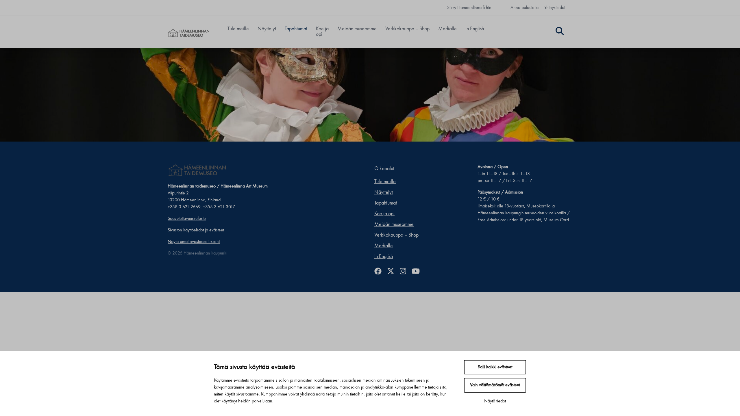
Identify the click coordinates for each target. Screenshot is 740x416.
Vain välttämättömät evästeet (495, 385)
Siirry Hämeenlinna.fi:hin (469, 7)
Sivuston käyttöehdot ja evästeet (196, 230)
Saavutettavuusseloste (187, 218)
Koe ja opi (322, 31)
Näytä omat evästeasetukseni (194, 241)
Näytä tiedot (495, 401)
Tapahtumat (296, 28)
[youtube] (418, 272)
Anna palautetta (524, 7)
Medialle (447, 28)
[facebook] (380, 272)
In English (474, 28)
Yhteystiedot (554, 7)
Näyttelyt (267, 28)
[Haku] (559, 32)
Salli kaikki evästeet (495, 367)
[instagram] (405, 272)
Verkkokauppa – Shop (407, 28)
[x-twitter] (393, 272)
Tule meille (238, 28)
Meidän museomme (357, 28)
